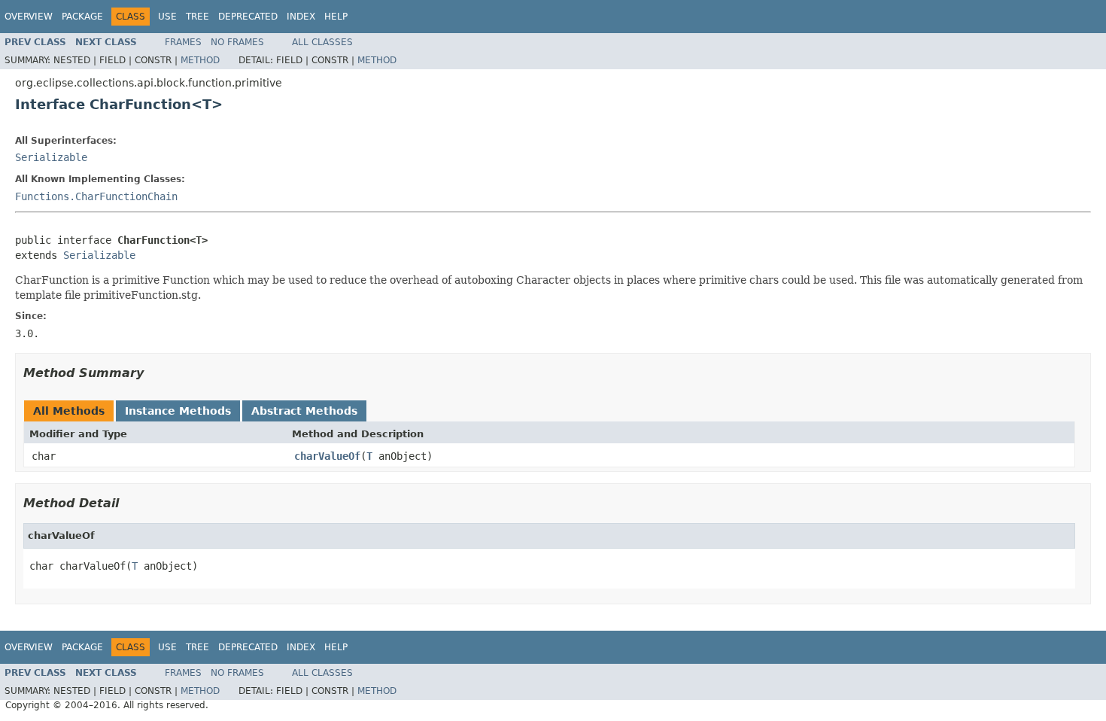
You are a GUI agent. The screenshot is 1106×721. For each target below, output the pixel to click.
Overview (29, 16)
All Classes (322, 42)
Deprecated (248, 16)
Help (336, 16)
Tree (197, 16)
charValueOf (327, 456)
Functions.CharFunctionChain (96, 196)
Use (167, 16)
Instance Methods (178, 411)
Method (200, 60)
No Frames (237, 42)
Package (82, 16)
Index (301, 16)
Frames (183, 42)
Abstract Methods (304, 411)
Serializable (51, 157)
